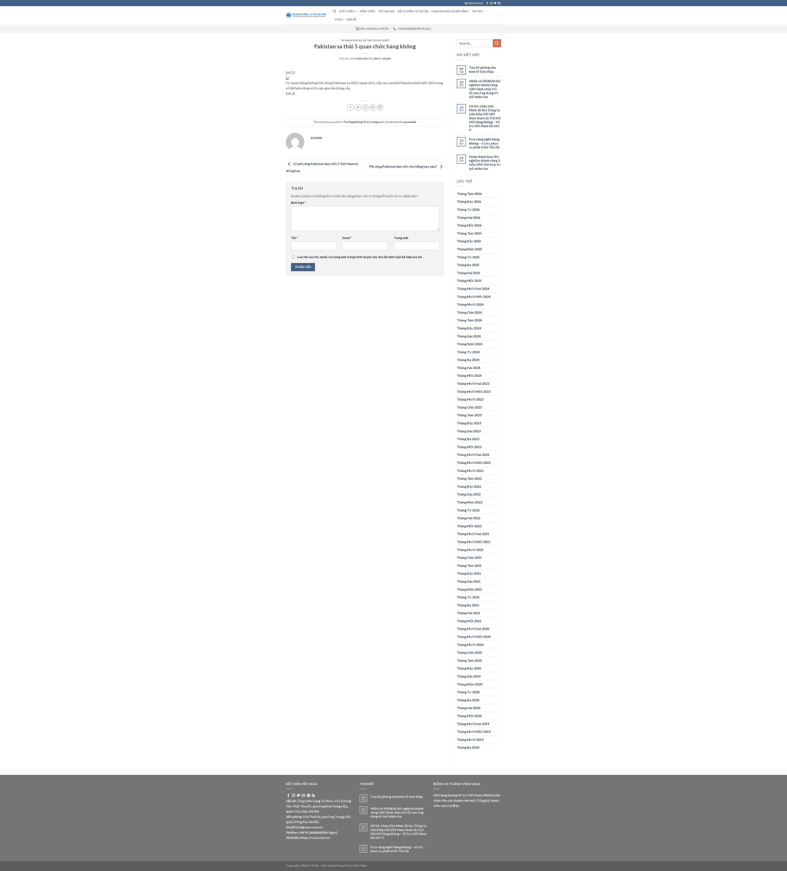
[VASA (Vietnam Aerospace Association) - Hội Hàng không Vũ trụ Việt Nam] (306, 16)
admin (387, 58)
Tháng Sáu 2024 (469, 336)
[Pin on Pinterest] (372, 107)
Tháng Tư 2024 (468, 352)
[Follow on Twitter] (495, 3)
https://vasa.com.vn (315, 837)
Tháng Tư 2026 (468, 209)
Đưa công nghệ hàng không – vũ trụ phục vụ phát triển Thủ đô (484, 143)
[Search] (334, 11)
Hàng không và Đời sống (450, 11)
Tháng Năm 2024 (469, 344)
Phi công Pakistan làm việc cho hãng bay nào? (403, 166)
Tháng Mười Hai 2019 (473, 724)
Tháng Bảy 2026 (469, 201)
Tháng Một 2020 (469, 716)
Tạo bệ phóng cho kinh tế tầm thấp (482, 69)
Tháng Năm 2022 (469, 502)
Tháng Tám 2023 (469, 415)
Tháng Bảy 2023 (469, 423)
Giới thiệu (346, 11)
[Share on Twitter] (357, 107)
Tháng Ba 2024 (468, 360)
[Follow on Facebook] (487, 3)
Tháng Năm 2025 (469, 249)
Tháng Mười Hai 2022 (473, 455)
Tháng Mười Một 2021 (473, 542)
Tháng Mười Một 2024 (473, 296)
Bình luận (298, 202)
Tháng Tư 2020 (468, 692)
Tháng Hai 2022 (468, 518)
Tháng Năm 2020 (469, 684)
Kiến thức (367, 11)
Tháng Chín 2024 (469, 312)
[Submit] (497, 43)
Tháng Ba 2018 (468, 747)
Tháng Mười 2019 (470, 739)
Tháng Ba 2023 (468, 439)
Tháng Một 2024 (469, 375)
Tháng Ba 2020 (468, 700)
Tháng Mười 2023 (470, 399)
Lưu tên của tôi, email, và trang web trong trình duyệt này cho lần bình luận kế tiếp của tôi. (359, 257)
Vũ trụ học (386, 11)
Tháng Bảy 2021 (469, 573)
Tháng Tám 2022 (469, 478)
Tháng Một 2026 (469, 225)
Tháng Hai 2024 (468, 368)
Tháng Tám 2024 (469, 320)
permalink (410, 122)
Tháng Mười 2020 (470, 645)
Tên (294, 238)
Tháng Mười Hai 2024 (473, 288)
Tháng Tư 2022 (468, 510)
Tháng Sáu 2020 (469, 676)
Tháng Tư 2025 (468, 257)
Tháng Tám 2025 (469, 233)
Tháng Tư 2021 (468, 597)
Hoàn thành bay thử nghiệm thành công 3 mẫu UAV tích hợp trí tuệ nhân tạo (484, 162)
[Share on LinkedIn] (380, 107)
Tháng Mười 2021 (470, 550)
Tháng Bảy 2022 (469, 486)
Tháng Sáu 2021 (469, 581)
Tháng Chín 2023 (469, 407)
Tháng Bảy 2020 (469, 668)
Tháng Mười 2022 (470, 471)
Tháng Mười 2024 (470, 304)
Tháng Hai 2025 (468, 273)
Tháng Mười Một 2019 (473, 731)
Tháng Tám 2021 (469, 565)
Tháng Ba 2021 (468, 605)
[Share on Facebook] (350, 107)
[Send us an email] (499, 3)
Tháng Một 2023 (469, 447)
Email (346, 238)
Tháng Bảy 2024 (469, 328)
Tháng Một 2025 (469, 280)
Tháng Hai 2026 (468, 217)
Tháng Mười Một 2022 (473, 463)
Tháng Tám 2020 (469, 660)
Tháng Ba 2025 (468, 265)
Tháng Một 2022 (469, 526)
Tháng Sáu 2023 (469, 431)
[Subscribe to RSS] (313, 795)
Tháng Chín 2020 (469, 652)
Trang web (401, 238)
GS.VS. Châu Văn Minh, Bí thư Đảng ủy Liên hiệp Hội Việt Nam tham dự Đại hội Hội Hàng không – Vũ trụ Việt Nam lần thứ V (484, 118)
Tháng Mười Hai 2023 (473, 383)
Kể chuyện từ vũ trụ (413, 11)
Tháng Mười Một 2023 (473, 391)
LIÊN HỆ (351, 19)
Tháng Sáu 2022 (469, 494)
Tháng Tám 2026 (469, 194)
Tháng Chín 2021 (469, 557)
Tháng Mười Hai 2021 (473, 534)
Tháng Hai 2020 (468, 708)
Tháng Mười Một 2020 (473, 637)
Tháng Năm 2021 (469, 589)
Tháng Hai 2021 (468, 613)
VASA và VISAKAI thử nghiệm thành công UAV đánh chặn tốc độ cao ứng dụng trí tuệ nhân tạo (485, 89)
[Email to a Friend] (365, 107)
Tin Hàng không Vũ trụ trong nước (365, 40)
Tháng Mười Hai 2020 (473, 629)
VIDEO (338, 19)
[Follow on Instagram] (491, 3)
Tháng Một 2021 (469, 621)
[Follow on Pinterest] (308, 795)
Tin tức (477, 11)
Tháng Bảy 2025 (469, 241)
